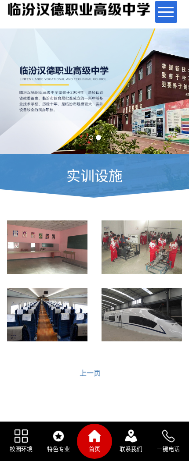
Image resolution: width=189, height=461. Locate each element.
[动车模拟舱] (142, 314)
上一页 (90, 373)
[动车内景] (47, 314)
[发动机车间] (142, 247)
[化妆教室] (47, 247)
